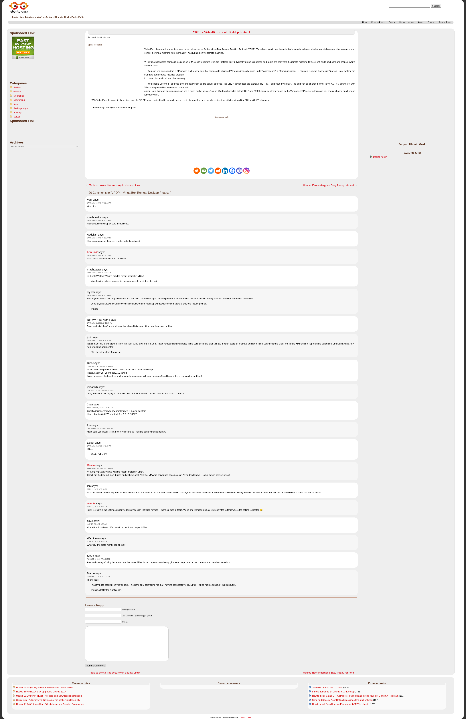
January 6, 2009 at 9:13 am (99, 238)
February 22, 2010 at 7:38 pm (100, 468)
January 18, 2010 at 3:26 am (99, 446)
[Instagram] (246, 171)
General (17, 91)
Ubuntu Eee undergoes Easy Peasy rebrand (328, 185)
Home (364, 22)
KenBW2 (92, 252)
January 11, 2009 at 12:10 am (99, 323)
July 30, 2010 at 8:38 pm (97, 542)
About (420, 22)
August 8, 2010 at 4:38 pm (98, 559)
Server (16, 116)
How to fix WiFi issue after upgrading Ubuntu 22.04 (41, 691)
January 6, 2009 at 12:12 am (99, 203)
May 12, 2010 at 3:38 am (97, 524)
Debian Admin (380, 157)
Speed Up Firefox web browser (327, 687)
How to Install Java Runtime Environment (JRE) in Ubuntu (340, 704)
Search (392, 22)
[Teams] (239, 171)
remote (91, 503)
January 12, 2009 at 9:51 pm (99, 340)
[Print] (196, 171)
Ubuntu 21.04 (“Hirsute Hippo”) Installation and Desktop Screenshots (50, 704)
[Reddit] (218, 171)
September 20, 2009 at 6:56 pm (100, 390)
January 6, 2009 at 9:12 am (99, 220)
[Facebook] (232, 171)
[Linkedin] (225, 171)
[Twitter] (211, 171)
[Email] (204, 171)
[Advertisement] (24, 72)
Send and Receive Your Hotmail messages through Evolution (342, 700)
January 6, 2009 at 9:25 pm (99, 295)
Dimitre (91, 465)
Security (17, 112)
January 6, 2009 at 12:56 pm (99, 273)
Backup (17, 87)
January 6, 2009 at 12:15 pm (99, 255)
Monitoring (18, 96)
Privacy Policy (445, 22)
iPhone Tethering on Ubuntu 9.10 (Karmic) (333, 691)
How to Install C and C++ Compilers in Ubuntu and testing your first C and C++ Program (355, 696)
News (16, 104)
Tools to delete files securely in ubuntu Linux (114, 185)
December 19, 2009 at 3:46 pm (100, 428)
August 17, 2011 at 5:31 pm (98, 576)
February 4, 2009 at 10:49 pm (100, 366)
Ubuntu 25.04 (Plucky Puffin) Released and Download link (45, 687)
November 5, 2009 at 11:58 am (100, 408)
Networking (19, 100)
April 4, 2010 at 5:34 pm (97, 507)
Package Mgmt (20, 108)
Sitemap (431, 22)
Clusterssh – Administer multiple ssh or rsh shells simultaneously (48, 700)
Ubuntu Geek (245, 717)
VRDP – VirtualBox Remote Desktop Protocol (221, 32)
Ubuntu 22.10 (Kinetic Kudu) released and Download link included (49, 696)
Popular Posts (377, 22)
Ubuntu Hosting (406, 22)
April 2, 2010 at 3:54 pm (97, 489)
